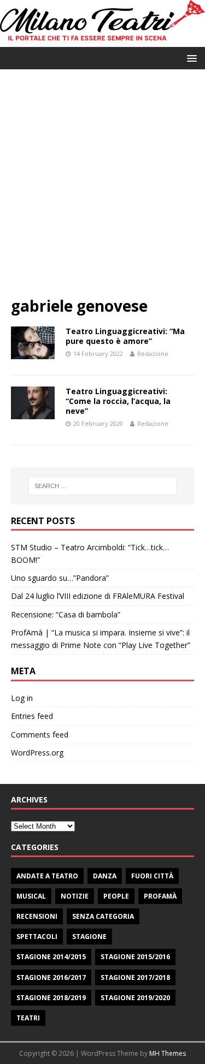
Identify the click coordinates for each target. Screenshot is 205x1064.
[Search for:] (102, 486)
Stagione (89, 936)
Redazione (152, 353)
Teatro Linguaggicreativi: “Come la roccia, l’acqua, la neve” (118, 401)
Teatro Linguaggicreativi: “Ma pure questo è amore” (125, 336)
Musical (31, 896)
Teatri (28, 1018)
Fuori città (152, 876)
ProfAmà (160, 896)
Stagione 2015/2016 (135, 956)
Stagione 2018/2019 (51, 997)
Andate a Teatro (47, 876)
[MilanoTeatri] (102, 40)
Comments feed (39, 734)
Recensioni (36, 916)
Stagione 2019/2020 (135, 997)
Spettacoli (36, 936)
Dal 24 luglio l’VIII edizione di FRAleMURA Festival (97, 596)
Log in (22, 698)
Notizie (75, 896)
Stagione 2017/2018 (135, 977)
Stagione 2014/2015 (51, 956)
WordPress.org (37, 752)
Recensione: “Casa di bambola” (65, 614)
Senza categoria (103, 916)
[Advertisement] (102, 188)
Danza (104, 876)
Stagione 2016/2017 (51, 977)
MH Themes (167, 1053)
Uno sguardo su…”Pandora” (60, 578)
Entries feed (32, 716)
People (116, 896)
